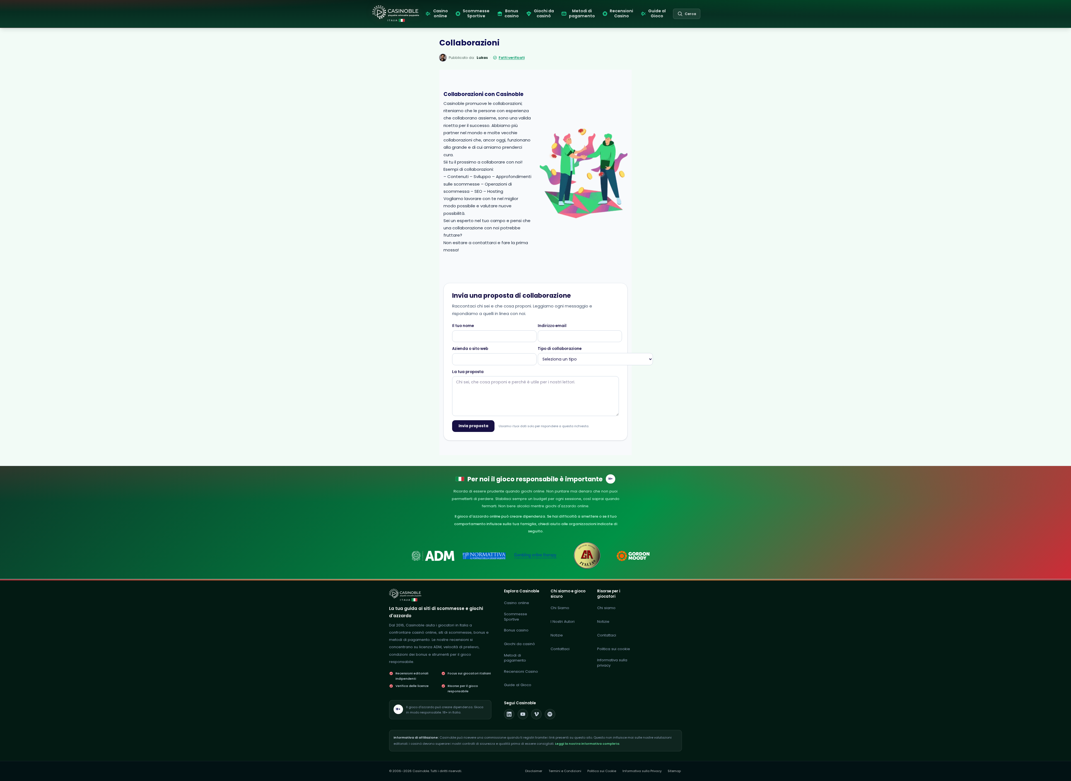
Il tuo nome (463, 325)
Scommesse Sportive (515, 616)
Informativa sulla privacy (612, 662)
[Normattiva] (484, 556)
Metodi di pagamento (515, 658)
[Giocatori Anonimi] (586, 556)
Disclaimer (533, 771)
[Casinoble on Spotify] (550, 714)
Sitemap (674, 771)
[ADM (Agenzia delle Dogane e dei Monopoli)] (433, 556)
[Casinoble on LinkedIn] (509, 714)
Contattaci (560, 649)
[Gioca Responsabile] (535, 556)
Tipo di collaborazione (560, 348)
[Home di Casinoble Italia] (395, 12)
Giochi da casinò (519, 644)
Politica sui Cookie (601, 771)
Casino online (516, 602)
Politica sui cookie (613, 649)
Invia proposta (473, 426)
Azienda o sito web (470, 348)
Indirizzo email (552, 325)
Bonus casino (516, 630)
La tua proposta (468, 371)
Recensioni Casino (521, 671)
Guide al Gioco (517, 685)
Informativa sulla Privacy (642, 771)
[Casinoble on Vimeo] (536, 714)
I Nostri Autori (563, 621)
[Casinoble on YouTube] (523, 714)
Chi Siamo (560, 608)
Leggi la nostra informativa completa (587, 743)
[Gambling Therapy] (638, 556)
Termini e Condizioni (565, 771)
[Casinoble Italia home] (405, 593)
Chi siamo (606, 608)
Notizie (557, 635)
